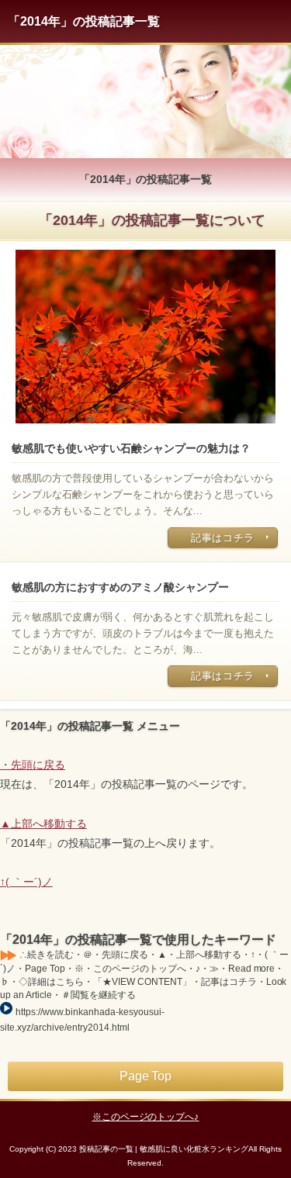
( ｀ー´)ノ (29, 882)
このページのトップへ (148, 1116)
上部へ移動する (49, 823)
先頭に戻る (38, 764)
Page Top (146, 1076)
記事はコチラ (223, 538)
